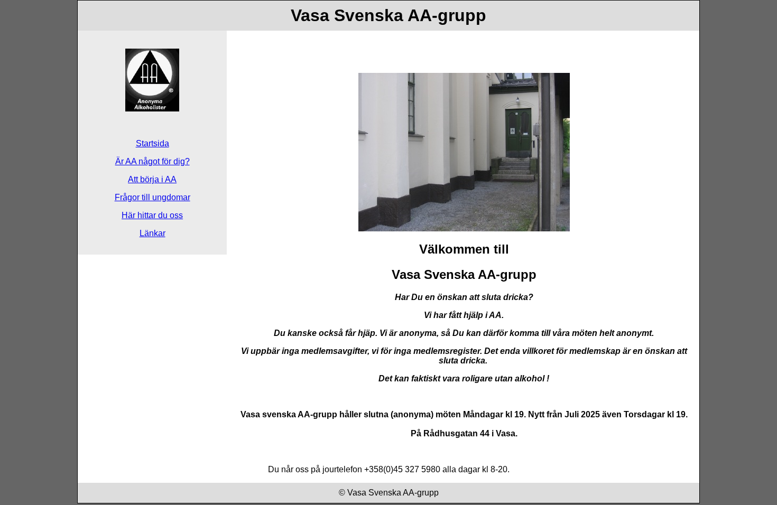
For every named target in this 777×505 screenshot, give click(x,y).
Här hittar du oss (152, 215)
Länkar (152, 233)
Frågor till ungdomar (152, 197)
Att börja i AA (152, 179)
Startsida (152, 143)
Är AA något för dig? (152, 161)
